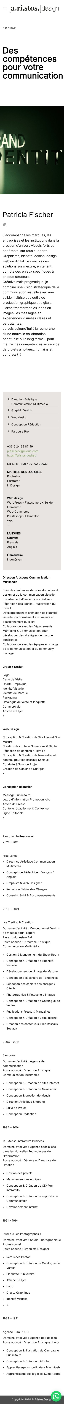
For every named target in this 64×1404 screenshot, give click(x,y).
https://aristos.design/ (21, 455)
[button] (5, 8)
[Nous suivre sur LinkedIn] (4, 225)
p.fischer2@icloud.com (22, 451)
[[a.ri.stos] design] (34, 9)
